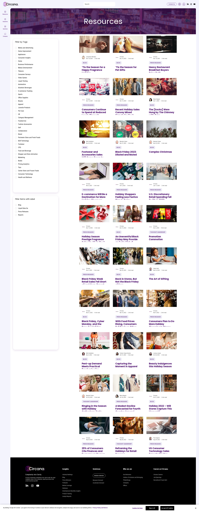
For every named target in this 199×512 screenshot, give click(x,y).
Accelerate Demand (98, 483)
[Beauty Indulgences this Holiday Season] (161, 340)
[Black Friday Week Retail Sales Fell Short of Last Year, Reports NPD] (94, 256)
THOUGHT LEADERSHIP (157, 232)
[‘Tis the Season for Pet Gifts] (128, 44)
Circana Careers (158, 474)
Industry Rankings (67, 474)
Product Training (67, 493)
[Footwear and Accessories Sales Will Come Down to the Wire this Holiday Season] (94, 129)
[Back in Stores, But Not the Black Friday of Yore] (128, 256)
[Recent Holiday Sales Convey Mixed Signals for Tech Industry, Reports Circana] (128, 86)
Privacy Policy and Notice (100, 507)
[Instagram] (191, 4)
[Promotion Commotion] (161, 213)
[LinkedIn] (188, 4)
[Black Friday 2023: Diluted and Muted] (128, 129)
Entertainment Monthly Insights (71, 491)
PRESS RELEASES (155, 63)
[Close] (195, 508)
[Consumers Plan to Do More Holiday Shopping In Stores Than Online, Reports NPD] (161, 298)
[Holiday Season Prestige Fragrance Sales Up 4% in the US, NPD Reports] (94, 213)
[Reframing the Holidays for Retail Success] (128, 425)
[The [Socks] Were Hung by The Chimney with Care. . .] (161, 86)
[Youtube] (194, 4)
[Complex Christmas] (161, 129)
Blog (63, 477)
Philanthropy (126, 480)
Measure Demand (98, 480)
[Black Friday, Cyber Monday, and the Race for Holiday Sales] (94, 298)
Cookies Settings (137, 508)
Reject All (152, 508)
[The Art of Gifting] (161, 256)
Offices (125, 485)
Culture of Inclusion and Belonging (133, 477)
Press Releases (66, 480)
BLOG (85, 63)
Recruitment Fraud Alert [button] (160, 480)
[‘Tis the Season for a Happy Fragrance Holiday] (94, 44)
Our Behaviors (127, 474)
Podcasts (65, 483)
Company (126, 483)
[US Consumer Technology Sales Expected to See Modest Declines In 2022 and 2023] (161, 425)
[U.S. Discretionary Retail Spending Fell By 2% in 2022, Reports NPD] (161, 171)
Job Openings (157, 477)
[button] (183, 4)
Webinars (65, 488)
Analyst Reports (66, 496)
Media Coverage (67, 485)
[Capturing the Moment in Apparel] (128, 340)
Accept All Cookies (167, 508)
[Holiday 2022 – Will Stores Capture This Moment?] (161, 383)
